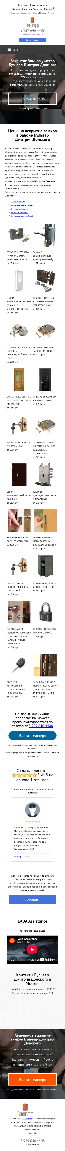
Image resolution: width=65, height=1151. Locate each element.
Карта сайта (32, 1133)
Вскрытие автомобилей (22, 216)
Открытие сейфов (19, 212)
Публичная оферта (32, 1129)
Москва (48, 9)
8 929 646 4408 (32, 98)
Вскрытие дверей (19, 209)
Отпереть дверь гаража (22, 205)
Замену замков (18, 201)
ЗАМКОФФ (27, 1118)
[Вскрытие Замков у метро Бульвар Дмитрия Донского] (32, 22)
